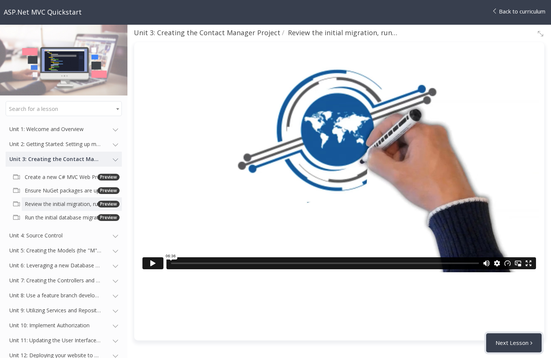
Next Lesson (512, 342)
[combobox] (64, 108)
